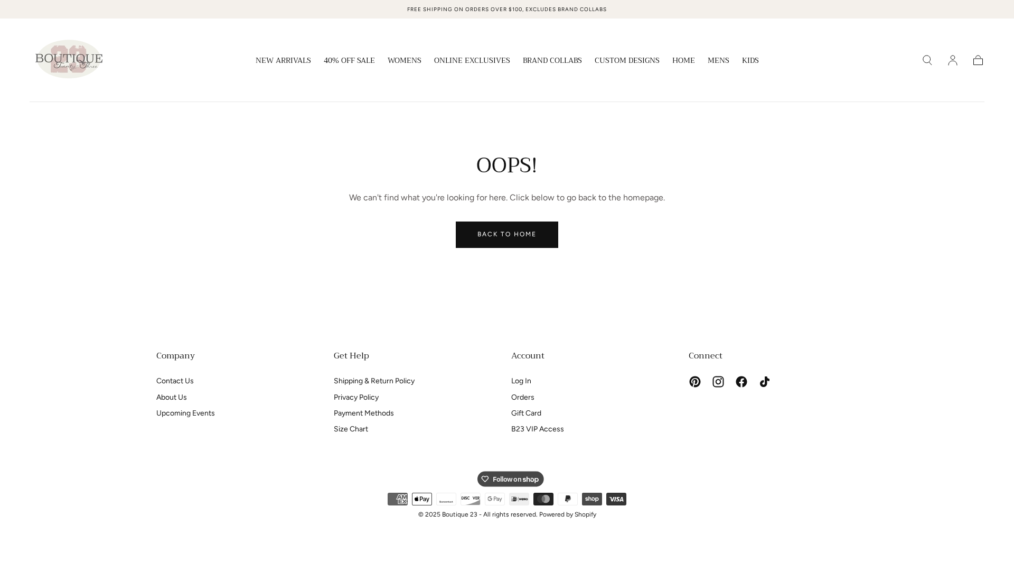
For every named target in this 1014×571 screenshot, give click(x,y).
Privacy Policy (356, 397)
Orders (522, 397)
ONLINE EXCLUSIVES (472, 61)
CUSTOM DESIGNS (627, 61)
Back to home (507, 234)
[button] (927, 60)
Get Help (351, 355)
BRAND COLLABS (552, 61)
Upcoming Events (185, 413)
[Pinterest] (695, 381)
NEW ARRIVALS (283, 61)
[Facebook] (741, 381)
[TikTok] (764, 381)
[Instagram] (718, 381)
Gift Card (526, 413)
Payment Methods (364, 413)
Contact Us (175, 380)
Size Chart (351, 429)
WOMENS (404, 61)
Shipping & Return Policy (374, 380)
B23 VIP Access (537, 429)
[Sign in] (952, 60)
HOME (683, 61)
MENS (718, 61)
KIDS (750, 61)
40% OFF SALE (349, 61)
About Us (171, 397)
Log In (521, 380)
